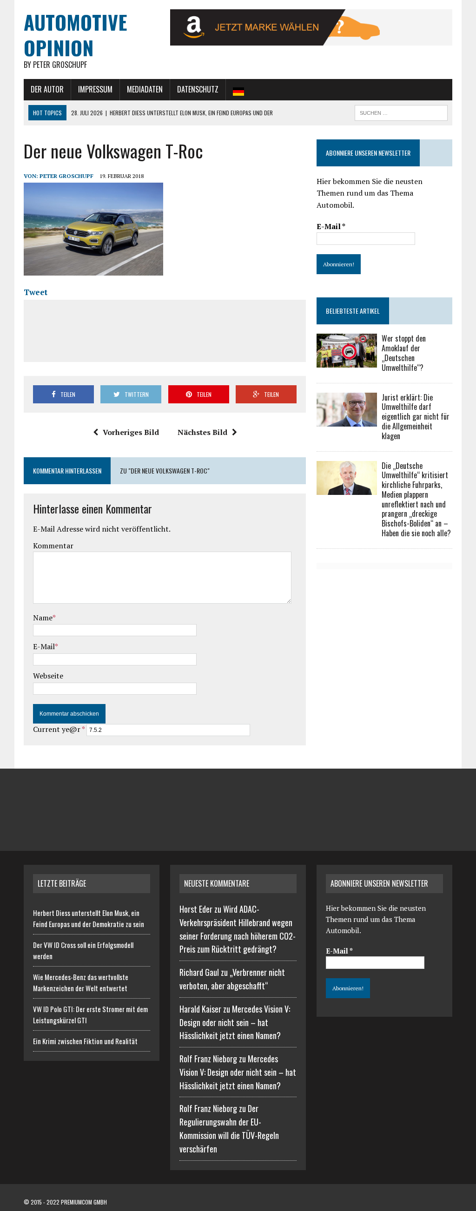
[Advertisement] (201, 329)
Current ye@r (59, 729)
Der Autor (47, 89)
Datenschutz (197, 89)
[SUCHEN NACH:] (401, 111)
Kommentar (53, 545)
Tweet (35, 292)
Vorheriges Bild (131, 432)
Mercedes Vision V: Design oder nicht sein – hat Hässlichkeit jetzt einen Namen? (234, 1022)
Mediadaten (145, 89)
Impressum (95, 89)
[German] (238, 89)
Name (43, 617)
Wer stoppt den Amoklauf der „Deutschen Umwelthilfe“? (404, 353)
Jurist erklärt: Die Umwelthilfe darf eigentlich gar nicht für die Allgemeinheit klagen (416, 416)
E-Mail (44, 646)
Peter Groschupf (66, 175)
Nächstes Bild (202, 432)
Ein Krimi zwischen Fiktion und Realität (85, 1041)
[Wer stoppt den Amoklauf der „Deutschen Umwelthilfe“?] (347, 361)
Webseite (48, 676)
